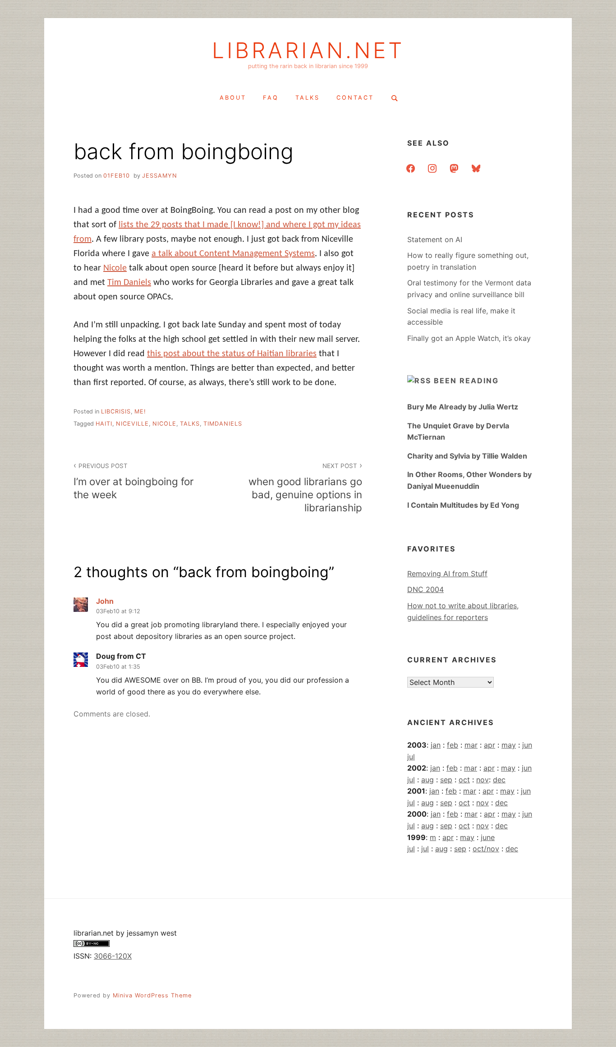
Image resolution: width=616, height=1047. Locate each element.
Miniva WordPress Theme (152, 995)
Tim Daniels (129, 282)
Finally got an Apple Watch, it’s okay (469, 338)
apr (489, 744)
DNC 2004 (425, 589)
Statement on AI (434, 239)
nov (482, 779)
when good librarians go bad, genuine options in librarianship (305, 488)
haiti (104, 423)
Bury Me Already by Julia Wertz (462, 406)
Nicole (115, 268)
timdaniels (222, 423)
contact (355, 97)
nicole (164, 423)
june (488, 837)
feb (452, 744)
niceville (132, 423)
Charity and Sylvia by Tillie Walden (467, 455)
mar (471, 744)
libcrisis (116, 411)
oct (464, 779)
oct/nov (486, 848)
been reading (466, 380)
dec (499, 779)
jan (436, 744)
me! (140, 411)
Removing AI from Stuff (447, 573)
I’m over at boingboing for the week (133, 481)
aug (427, 779)
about (233, 97)
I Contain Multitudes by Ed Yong (463, 505)
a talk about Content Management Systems (233, 253)
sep (446, 779)
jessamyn (159, 175)
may (508, 744)
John (105, 601)
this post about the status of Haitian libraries (232, 353)
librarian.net (308, 50)
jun (527, 744)
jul (411, 756)
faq (271, 97)
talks (307, 97)
